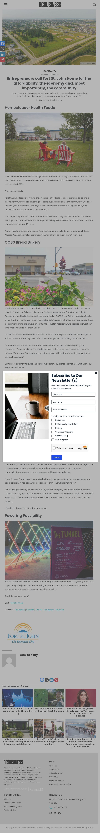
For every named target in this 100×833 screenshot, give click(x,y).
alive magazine (61, 439)
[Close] (96, 373)
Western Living (61, 436)
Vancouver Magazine (64, 432)
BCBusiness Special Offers (66, 424)
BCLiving (58, 428)
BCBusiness (60, 420)
